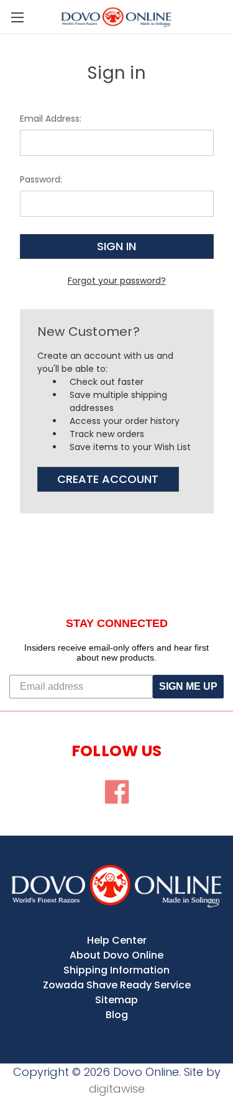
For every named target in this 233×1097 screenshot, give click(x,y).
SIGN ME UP (188, 686)
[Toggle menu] (17, 17)
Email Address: (50, 118)
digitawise (117, 1088)
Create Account (107, 479)
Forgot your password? (117, 280)
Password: (41, 179)
